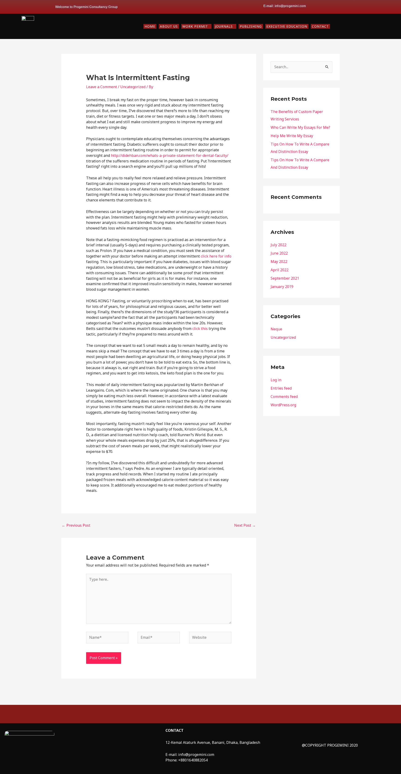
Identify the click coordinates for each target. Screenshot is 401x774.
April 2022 (279, 269)
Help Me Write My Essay (292, 135)
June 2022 (279, 253)
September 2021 (285, 278)
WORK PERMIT (195, 26)
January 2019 (282, 286)
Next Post (245, 525)
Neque (276, 329)
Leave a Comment (101, 86)
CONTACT (320, 26)
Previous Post (76, 525)
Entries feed (281, 388)
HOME (150, 26)
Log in (276, 379)
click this (200, 328)
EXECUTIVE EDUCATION (286, 26)
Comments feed (284, 396)
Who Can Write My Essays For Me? (300, 127)
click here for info (216, 256)
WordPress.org (283, 404)
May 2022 (279, 261)
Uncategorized (133, 86)
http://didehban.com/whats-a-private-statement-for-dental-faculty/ (169, 155)
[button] (196, 26)
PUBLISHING (251, 26)
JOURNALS (224, 26)
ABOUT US (169, 26)
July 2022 (278, 244)
